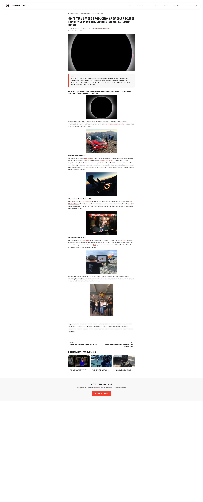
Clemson (124, 324)
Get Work (140, 6)
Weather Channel (98, 329)
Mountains (71, 331)
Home (70, 13)
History (107, 329)
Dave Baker (85, 240)
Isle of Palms (118, 329)
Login (195, 6)
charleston (83, 324)
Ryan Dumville (88, 158)
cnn (95, 324)
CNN (122, 124)
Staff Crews (167, 6)
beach (90, 324)
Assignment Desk (75, 28)
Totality (85, 329)
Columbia (75, 324)
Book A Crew (101, 393)
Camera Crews (88, 326)
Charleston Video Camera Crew (94, 13)
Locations (158, 6)
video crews (72, 326)
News (118, 324)
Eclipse (79, 329)
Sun (91, 329)
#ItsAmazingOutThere (114, 326)
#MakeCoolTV (97, 326)
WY (112, 329)
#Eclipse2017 (125, 326)
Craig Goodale (85, 202)
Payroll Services (178, 6)
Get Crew (130, 6)
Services (149, 6)
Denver (113, 324)
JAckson (80, 326)
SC (130, 324)
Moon (105, 326)
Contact (188, 6)
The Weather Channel (111, 124)
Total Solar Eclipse (128, 329)
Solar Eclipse (72, 329)
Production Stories (79, 13)
